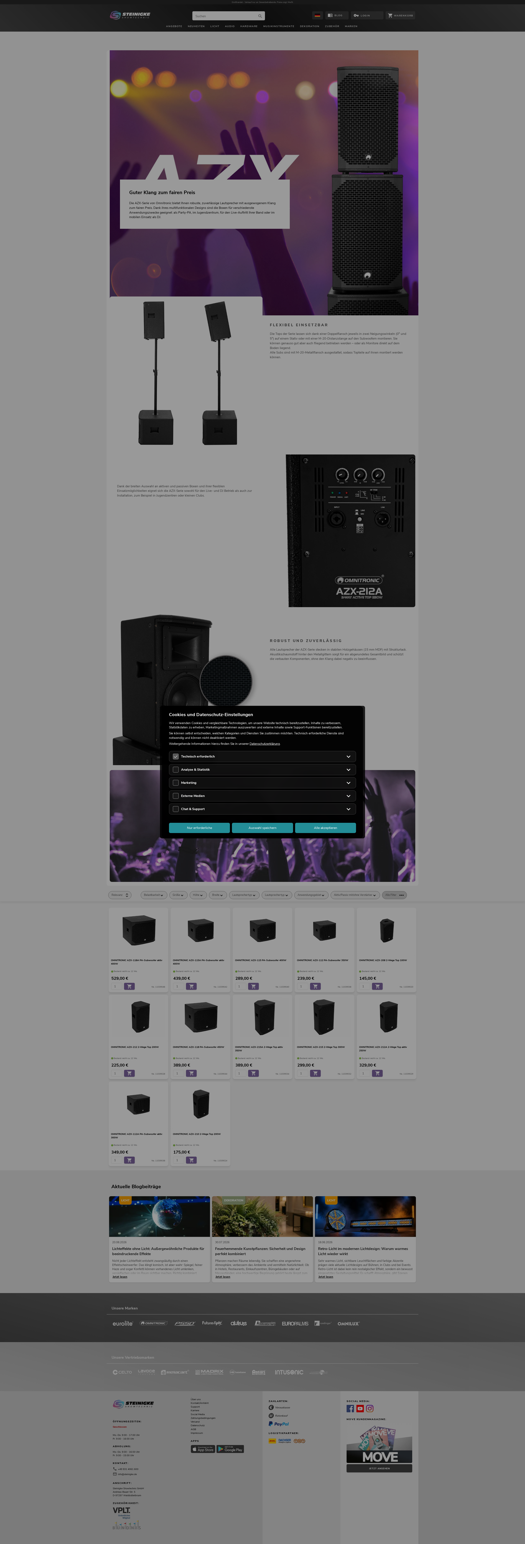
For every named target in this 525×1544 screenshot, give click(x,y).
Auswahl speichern (262, 827)
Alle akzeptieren (325, 827)
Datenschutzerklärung (265, 744)
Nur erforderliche (199, 827)
